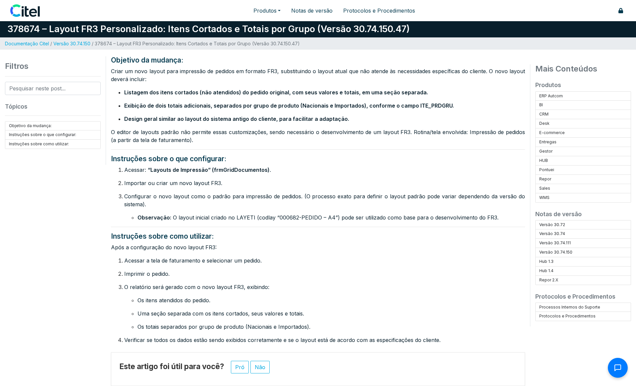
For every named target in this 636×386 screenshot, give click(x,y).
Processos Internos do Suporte (569, 307)
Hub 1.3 (546, 261)
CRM (544, 114)
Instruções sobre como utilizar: (39, 143)
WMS (544, 197)
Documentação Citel (27, 43)
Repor (545, 178)
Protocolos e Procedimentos (379, 10)
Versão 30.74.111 (555, 242)
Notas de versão (312, 10)
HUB (543, 160)
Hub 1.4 (546, 270)
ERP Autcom (551, 95)
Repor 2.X (548, 279)
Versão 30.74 (552, 233)
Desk (544, 123)
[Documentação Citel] (29, 11)
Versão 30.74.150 (71, 43)
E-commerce (552, 132)
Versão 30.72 (552, 224)
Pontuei (546, 169)
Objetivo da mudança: (30, 125)
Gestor (546, 151)
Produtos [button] (265, 10)
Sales (544, 188)
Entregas (547, 141)
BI (541, 104)
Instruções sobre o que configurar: (42, 134)
